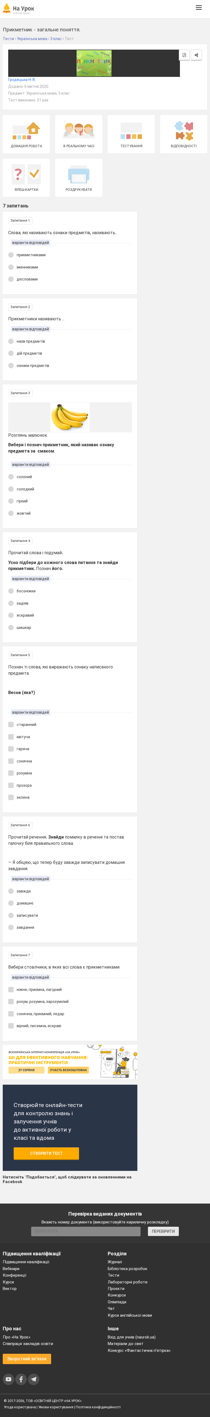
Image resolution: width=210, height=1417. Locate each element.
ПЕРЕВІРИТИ (163, 1231)
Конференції (14, 1275)
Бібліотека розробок (127, 1268)
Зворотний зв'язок (27, 1358)
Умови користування (55, 1407)
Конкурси (117, 1295)
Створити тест (46, 1153)
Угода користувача (20, 1407)
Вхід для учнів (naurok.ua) (132, 1337)
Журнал (115, 1261)
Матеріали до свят (126, 1343)
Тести (113, 1275)
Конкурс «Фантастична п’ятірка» (139, 1350)
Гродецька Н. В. (22, 79)
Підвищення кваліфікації (26, 1261)
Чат (111, 1308)
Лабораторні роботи (127, 1282)
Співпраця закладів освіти (28, 1343)
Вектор (10, 1288)
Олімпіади (117, 1302)
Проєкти (116, 1288)
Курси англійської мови (130, 1315)
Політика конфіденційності (98, 1407)
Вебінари (11, 1268)
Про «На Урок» (16, 1337)
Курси (8, 1282)
